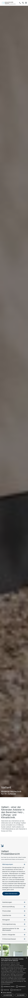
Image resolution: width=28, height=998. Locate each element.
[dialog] (14, 977)
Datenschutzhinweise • (6, 964)
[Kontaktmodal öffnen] (20, 3)
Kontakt (18, 964)
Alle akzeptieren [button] (8, 995)
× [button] (26, 958)
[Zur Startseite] (8, 3)
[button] (26, 3)
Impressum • (14, 964)
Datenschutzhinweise (5, 984)
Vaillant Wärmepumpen (11, 893)
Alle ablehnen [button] (20, 995)
